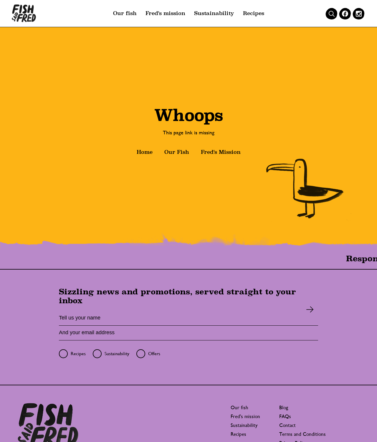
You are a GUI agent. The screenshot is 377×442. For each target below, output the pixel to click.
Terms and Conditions (302, 434)
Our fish (125, 13)
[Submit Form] (310, 309)
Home (145, 152)
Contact (287, 425)
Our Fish (176, 152)
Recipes (253, 13)
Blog (283, 407)
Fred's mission (165, 13)
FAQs (285, 416)
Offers (154, 353)
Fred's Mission (221, 152)
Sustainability (214, 13)
